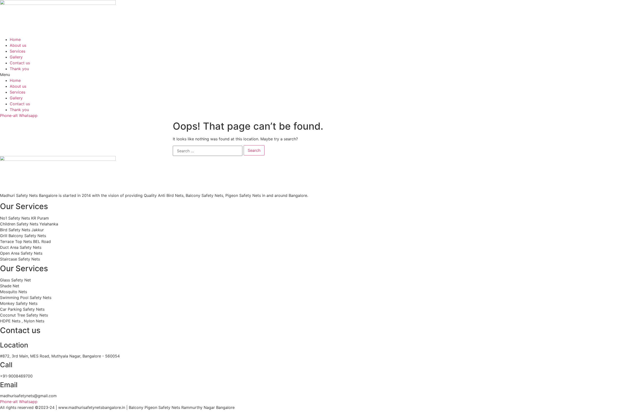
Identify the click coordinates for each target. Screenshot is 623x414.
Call (6, 365)
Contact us (20, 62)
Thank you (19, 68)
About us (18, 45)
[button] (311, 74)
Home (15, 39)
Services (17, 51)
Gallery (16, 57)
